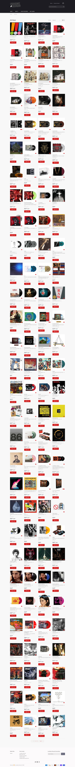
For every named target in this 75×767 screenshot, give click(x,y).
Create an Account (57, 3)
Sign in (51, 3)
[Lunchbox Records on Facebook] (37, 762)
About (16, 11)
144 (40, 741)
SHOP (11, 11)
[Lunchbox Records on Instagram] (39, 762)
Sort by (49, 20)
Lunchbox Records (19, 765)
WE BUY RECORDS (24, 11)
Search (11, 753)
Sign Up (63, 753)
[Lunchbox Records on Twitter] (35, 762)
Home (11, 14)
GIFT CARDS (32, 11)
